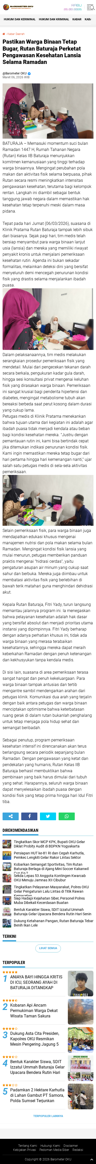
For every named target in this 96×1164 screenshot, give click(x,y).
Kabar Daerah (16, 34)
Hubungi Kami (50, 1146)
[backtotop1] (91, 1159)
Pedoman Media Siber (54, 1150)
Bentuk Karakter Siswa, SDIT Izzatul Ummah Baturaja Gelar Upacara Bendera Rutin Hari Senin (37, 1069)
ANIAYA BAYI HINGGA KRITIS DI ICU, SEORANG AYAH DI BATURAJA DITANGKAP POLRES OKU (36, 985)
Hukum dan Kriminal (54, 19)
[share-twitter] (48, 816)
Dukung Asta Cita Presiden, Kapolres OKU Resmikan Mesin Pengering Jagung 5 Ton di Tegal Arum (34, 1041)
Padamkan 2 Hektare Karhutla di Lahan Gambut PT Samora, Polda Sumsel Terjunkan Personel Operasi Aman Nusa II (37, 1100)
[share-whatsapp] (67, 816)
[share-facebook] (29, 816)
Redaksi (77, 1150)
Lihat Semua (48, 948)
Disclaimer (70, 1146)
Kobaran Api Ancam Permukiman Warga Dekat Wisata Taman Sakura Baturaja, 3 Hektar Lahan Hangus (34, 1016)
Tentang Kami (27, 1146)
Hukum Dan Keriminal (20, 19)
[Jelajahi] (90, 7)
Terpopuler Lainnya (48, 1116)
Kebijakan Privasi (24, 1150)
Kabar (76, 19)
